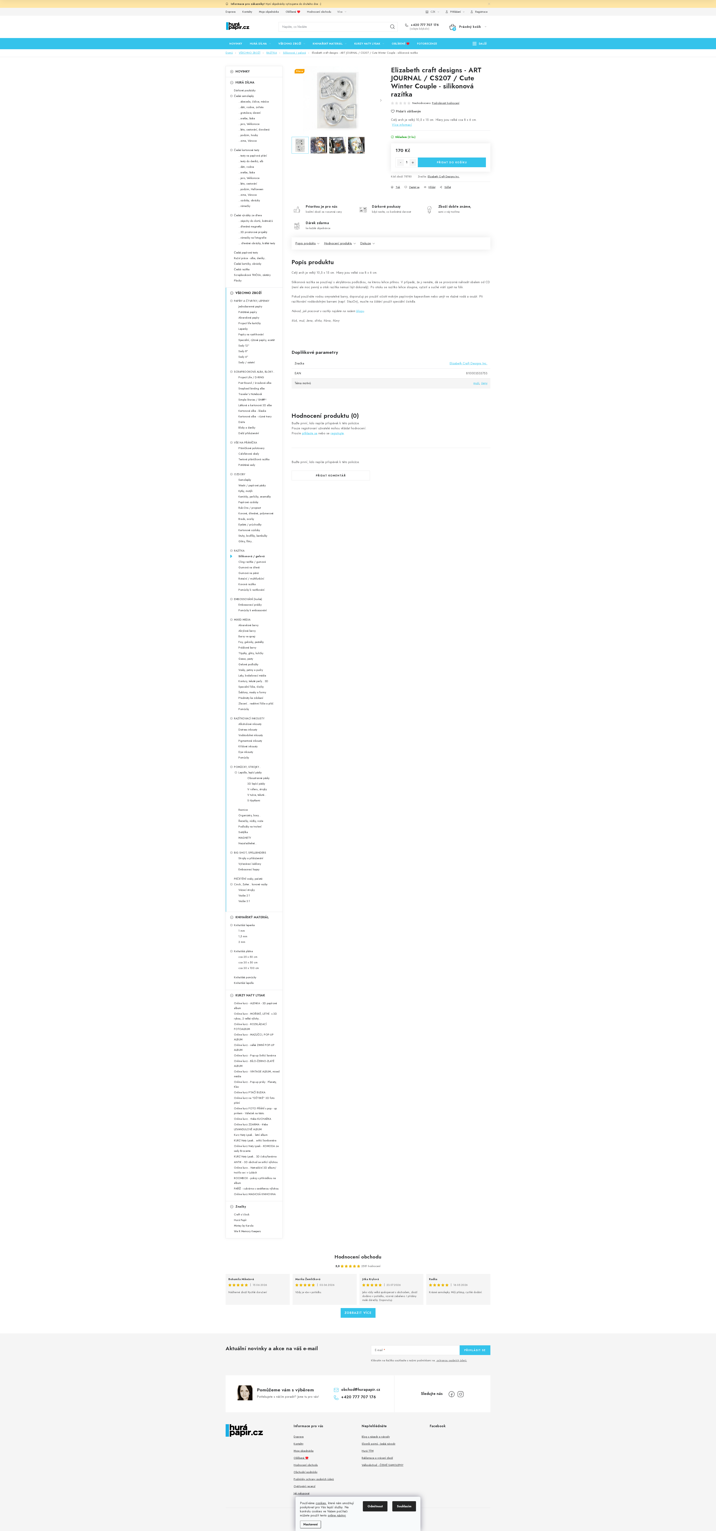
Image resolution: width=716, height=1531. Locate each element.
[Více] (479, 43)
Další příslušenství (248, 433)
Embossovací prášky (250, 605)
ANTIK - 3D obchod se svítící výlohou (256, 1162)
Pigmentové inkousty (250, 741)
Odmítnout (375, 1506)
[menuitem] (236, 43)
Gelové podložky (248, 664)
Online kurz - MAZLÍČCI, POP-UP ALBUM (254, 1037)
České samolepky (244, 96)
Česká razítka (242, 269)
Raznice (243, 810)
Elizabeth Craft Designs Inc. (444, 176)
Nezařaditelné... (247, 843)
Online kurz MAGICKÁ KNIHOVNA (255, 1194)
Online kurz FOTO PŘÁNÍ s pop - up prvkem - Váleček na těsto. (255, 1111)
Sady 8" (243, 351)
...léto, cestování (247, 183)
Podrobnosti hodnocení (445, 103)
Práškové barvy (247, 647)
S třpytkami (253, 800)
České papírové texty (246, 252)
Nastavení (310, 1524)
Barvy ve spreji (246, 636)
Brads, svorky (246, 519)
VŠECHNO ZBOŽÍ (248, 293)
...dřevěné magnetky (250, 226)
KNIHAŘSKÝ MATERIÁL (252, 917)
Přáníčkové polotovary (251, 448)
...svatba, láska (246, 118)
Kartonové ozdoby (249, 530)
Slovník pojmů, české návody (378, 1444)
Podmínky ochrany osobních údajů (314, 1479)
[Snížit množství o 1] (400, 162)
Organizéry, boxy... (249, 815)
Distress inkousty (247, 729)
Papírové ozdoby (248, 502)
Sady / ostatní (246, 362)
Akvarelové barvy (248, 625)
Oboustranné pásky (258, 778)
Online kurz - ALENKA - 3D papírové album (255, 1005)
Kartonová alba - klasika (252, 411)
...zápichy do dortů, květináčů (255, 221)
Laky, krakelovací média (252, 675)
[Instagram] (461, 1394)
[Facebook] (452, 1394)
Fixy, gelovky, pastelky (251, 642)
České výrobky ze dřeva (248, 215)
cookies (321, 1503)
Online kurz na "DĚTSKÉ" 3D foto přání (254, 1100)
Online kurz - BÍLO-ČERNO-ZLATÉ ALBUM (254, 1063)
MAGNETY (244, 838)
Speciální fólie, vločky (251, 687)
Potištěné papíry (247, 312)
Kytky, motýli (245, 491)
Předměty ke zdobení (250, 698)
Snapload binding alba (251, 388)
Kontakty (247, 12)
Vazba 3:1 (244, 901)
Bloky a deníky (246, 427)
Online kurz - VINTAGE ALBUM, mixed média (257, 1074)
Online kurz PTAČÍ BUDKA (250, 1092)
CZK (433, 12)
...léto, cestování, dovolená (253, 129)
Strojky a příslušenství (250, 858)
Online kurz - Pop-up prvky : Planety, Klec (255, 1084)
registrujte (337, 433)
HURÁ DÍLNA (244, 82)
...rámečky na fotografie (252, 238)
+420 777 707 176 (424, 25)
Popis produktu (305, 243)
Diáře (241, 422)
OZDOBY (239, 474)
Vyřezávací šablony (249, 864)
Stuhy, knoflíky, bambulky (252, 536)
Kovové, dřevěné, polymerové (256, 513)
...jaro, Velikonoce (249, 124)
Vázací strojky (246, 890)
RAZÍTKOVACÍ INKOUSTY (249, 718)
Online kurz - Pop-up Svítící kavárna (255, 1055)
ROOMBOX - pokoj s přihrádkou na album (255, 1180)
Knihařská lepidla (244, 983)
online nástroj (337, 1515)
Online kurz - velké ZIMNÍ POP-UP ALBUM (254, 1047)
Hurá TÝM (367, 1451)
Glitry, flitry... (245, 541)
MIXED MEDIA (242, 619)
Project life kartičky (249, 323)
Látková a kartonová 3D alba (255, 405)
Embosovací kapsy (248, 869)
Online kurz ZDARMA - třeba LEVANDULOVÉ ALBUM (251, 1127)
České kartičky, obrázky (247, 264)
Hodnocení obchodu (319, 12)
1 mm (241, 931)
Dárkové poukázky (244, 90)
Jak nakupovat (302, 1493)
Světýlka (243, 832)
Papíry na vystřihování (251, 334)
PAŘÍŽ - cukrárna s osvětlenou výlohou (256, 1188)
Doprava (231, 12)
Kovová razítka (247, 584)
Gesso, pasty (245, 659)
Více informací (402, 125)
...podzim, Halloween (250, 189)
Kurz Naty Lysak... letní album (251, 1135)
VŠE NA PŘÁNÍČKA (245, 442)
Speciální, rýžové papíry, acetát (256, 340)
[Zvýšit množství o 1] (412, 162)
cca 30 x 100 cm (248, 968)
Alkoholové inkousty (250, 724)
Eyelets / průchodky (250, 524)
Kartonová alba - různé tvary (254, 416)
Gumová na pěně (248, 573)
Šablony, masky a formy (252, 692)
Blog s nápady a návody (376, 1437)
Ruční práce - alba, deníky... (250, 258)
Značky (240, 1206)
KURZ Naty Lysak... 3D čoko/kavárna (255, 1156)
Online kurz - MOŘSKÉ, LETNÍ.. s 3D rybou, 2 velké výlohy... (255, 1016)
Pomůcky (243, 709)
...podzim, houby (248, 135)
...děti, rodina (246, 167)
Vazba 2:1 (244, 895)
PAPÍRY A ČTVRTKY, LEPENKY (251, 301)
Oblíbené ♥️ (293, 12)
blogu (360, 311)
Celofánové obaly (248, 454)
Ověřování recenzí (304, 1486)
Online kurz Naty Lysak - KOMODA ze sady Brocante (256, 1148)
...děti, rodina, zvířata (250, 107)
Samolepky (244, 480)
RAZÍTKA (239, 551)
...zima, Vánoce (247, 141)
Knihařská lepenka (244, 925)
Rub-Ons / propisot (249, 508)
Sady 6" (243, 357)
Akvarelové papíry (248, 318)
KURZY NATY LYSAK (250, 995)
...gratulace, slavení (249, 113)
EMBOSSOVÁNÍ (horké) (248, 599)
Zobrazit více (358, 1313)
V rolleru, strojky (257, 789)
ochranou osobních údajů (452, 1360)
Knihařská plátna (243, 951)
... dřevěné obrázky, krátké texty (256, 243)
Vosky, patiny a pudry (250, 670)
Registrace (481, 12)
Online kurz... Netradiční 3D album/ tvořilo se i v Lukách (255, 1170)
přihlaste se (310, 433)
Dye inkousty (245, 752)
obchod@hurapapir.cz (360, 1389)
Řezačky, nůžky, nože (250, 821)
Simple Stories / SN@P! (252, 400)
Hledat (392, 27)
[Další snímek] (381, 100)
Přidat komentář (331, 475)
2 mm (241, 942)
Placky (237, 280)
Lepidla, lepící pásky (250, 772)
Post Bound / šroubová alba (254, 383)
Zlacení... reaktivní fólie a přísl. (256, 703)
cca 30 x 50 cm (247, 962)
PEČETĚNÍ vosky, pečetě (248, 879)
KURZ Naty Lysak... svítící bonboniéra (255, 1140)
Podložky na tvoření (250, 826)
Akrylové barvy (247, 631)
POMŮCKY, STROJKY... (247, 767)
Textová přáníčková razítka (253, 459)
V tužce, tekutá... (256, 795)
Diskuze (365, 243)
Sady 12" (243, 345)
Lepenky (243, 329)
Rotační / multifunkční (251, 578)
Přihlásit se (475, 1350)
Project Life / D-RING (251, 377)
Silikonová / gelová (251, 556)
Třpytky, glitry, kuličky (250, 653)
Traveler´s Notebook (250, 394)
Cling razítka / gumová (252, 562)
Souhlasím (404, 1506)
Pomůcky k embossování (252, 610)
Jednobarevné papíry (250, 306)
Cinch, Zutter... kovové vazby (251, 884)
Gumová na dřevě (249, 567)
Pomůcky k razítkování (251, 590)
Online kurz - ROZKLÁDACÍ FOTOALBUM (250, 1026)
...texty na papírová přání (252, 156)
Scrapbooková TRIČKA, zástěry (252, 275)
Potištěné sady (246, 465)
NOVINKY (242, 71)
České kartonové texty (246, 150)
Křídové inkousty (247, 746)
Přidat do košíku (452, 162)
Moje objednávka (269, 12)
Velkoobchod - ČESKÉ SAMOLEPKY (382, 1465)
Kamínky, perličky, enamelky (254, 496)
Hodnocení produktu (338, 243)
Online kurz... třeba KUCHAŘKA (252, 1119)
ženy (484, 383)
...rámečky (244, 206)
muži (476, 383)
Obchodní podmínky (306, 1472)
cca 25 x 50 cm (247, 957)
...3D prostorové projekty (252, 232)
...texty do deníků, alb (250, 161)
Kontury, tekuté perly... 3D (253, 681)
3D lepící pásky (256, 784)
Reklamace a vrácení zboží (377, 1458)
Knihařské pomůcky (245, 977)
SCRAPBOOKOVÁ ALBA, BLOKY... (254, 372)
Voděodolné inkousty (250, 735)
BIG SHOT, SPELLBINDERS (250, 853)
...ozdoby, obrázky (249, 200)
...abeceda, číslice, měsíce (253, 101)
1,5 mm (242, 936)
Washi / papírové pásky (252, 485)
